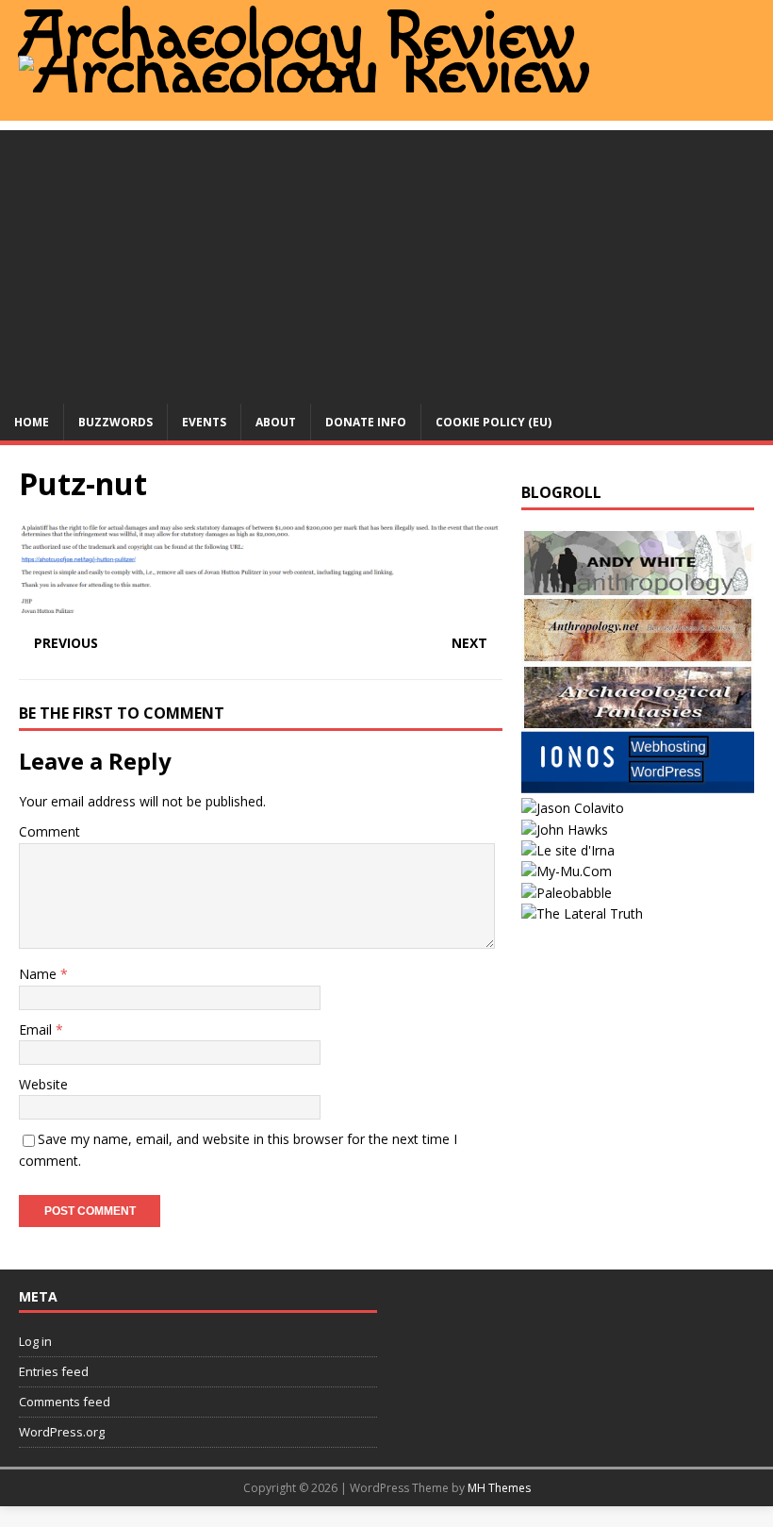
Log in (35, 1341)
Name (39, 974)
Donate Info (365, 422)
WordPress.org (62, 1431)
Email (37, 1029)
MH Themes (499, 1488)
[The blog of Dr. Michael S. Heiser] (566, 893)
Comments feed (64, 1401)
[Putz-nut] (260, 607)
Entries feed (54, 1371)
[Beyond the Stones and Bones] (637, 652)
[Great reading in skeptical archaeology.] (582, 913)
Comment (49, 831)
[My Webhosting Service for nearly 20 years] (637, 787)
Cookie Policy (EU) (493, 422)
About (275, 422)
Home (31, 422)
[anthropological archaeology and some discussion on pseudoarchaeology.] (637, 585)
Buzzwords (115, 422)
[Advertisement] (386, 262)
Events (204, 422)
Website (43, 1084)
